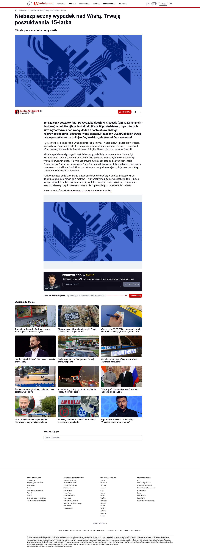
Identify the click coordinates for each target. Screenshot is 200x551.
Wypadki (29, 493)
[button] (154, 3)
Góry (135, 167)
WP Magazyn (31, 480)
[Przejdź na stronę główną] (29, 5)
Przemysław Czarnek (70, 485)
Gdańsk (102, 498)
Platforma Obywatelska (144, 485)
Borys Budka (67, 498)
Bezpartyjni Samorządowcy (145, 500)
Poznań (102, 495)
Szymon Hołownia (69, 495)
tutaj (70, 546)
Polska (60, 4)
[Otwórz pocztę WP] (148, 4)
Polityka (123, 4)
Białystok (103, 503)
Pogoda (96, 4)
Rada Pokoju (31, 485)
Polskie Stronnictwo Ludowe (146, 488)
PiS (138, 480)
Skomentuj (126, 112)
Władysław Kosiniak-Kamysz (73, 503)
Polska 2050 (141, 498)
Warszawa (103, 483)
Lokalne (102, 480)
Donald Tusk (67, 493)
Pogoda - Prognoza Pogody (35, 490)
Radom (102, 508)
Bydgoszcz (103, 500)
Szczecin (103, 493)
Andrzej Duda (68, 490)
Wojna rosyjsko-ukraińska (35, 483)
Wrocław (103, 485)
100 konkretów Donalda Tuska (36, 500)
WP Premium (84, 4)
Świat (71, 4)
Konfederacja (141, 490)
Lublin (102, 516)
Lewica (139, 493)
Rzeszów (103, 513)
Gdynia (102, 506)
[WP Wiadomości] (45, 4)
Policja (29, 488)
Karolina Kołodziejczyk (29, 111)
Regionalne (108, 4)
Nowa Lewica (141, 495)
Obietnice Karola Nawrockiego (36, 498)
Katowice (103, 511)
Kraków (102, 488)
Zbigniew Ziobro (69, 488)
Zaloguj (163, 4)
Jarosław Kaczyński (70, 480)
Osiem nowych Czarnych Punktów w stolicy (89, 190)
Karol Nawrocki (68, 508)
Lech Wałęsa (68, 506)
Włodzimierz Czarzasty (71, 500)
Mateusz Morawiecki (70, 483)
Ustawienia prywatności (132, 530)
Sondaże (29, 495)
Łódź (101, 490)
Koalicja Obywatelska (144, 483)
